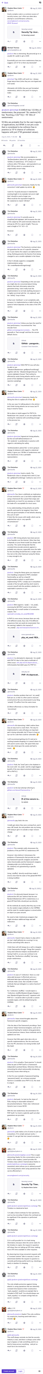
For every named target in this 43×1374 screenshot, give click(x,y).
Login (20, 1371)
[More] (40, 41)
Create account (9, 1371)
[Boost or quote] (16, 41)
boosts (5, 140)
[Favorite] (24, 41)
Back (6, 3)
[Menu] (39, 1371)
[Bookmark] (32, 41)
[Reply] (4, 145)
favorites (21, 140)
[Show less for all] (40, 2)
